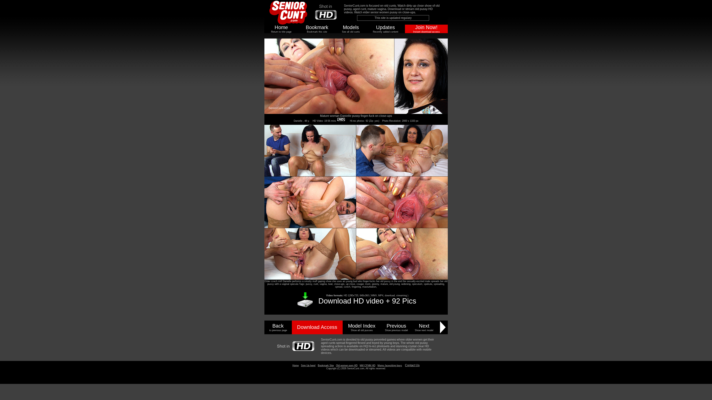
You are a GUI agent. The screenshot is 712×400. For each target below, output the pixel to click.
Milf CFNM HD (367, 365)
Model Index (361, 326)
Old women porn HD (346, 365)
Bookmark (317, 27)
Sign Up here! (308, 365)
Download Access (317, 327)
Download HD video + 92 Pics (367, 301)
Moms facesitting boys (390, 365)
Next (424, 326)
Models (351, 27)
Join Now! (426, 27)
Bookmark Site (326, 365)
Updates (385, 27)
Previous (396, 326)
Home (281, 27)
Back (278, 326)
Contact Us (412, 365)
